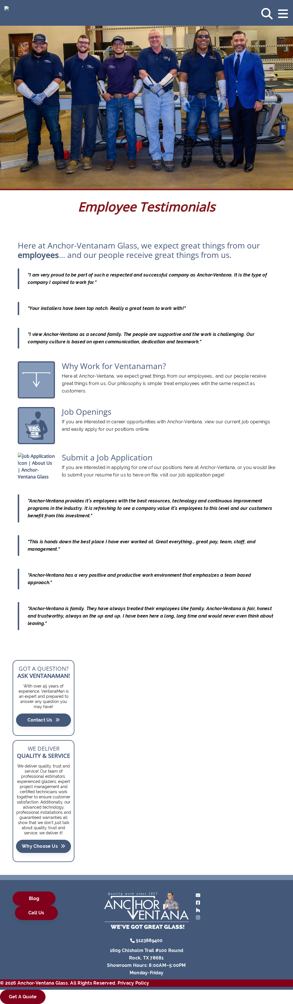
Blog (34, 898)
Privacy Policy (133, 983)
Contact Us (39, 720)
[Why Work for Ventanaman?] (36, 379)
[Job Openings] (36, 425)
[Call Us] (132, 940)
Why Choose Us (40, 846)
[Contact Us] (198, 895)
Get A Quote (23, 996)
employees (38, 254)
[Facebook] (198, 902)
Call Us (36, 912)
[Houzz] (198, 910)
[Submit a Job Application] (36, 466)
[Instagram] (198, 917)
